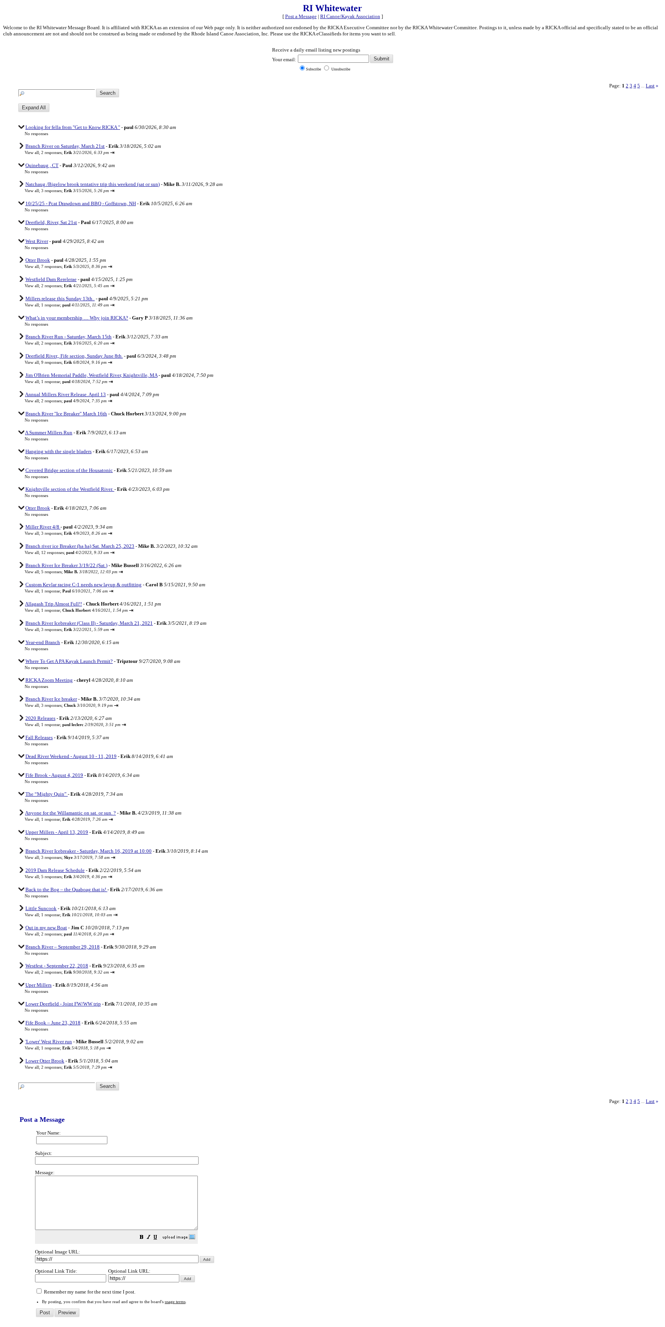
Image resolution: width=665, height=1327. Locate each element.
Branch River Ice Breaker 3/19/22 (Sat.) (66, 565)
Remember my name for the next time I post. (89, 1292)
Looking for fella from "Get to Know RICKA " (72, 127)
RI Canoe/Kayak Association (350, 16)
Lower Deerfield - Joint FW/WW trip (63, 1004)
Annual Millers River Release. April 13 (65, 394)
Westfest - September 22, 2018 (56, 966)
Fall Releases (39, 737)
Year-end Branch (42, 642)
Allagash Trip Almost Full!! (53, 604)
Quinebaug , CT (41, 165)
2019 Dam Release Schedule (55, 870)
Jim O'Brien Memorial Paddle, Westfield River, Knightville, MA (91, 375)
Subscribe (313, 69)
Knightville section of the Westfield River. (69, 489)
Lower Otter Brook (44, 1061)
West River (36, 241)
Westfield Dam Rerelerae (51, 279)
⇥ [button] (112, 153)
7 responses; (74, 266)
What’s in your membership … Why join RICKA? (76, 318)
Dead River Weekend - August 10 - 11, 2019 (71, 756)
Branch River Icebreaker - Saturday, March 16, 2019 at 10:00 (88, 851)
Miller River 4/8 (42, 527)
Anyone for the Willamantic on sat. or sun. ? (70, 813)
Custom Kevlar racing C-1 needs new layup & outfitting (83, 584)
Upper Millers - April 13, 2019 (56, 832)
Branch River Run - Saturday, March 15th (68, 337)
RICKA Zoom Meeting (49, 680)
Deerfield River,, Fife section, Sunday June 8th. (74, 356)
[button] (142, 1238)
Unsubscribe (340, 69)
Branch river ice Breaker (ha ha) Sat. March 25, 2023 (79, 546)
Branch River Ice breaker (51, 699)
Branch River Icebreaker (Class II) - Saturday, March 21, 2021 (89, 623)
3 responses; (75, 190)
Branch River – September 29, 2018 (62, 947)
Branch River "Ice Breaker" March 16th (66, 414)
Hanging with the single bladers (58, 451)
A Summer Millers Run (48, 432)
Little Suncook (41, 908)
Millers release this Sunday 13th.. (60, 298)
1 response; (75, 305)
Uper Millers (38, 985)
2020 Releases (40, 718)
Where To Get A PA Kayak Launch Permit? (69, 661)
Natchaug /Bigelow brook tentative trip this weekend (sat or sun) (92, 184)
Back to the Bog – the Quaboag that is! (66, 889)
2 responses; (75, 152)
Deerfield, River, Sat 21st (51, 222)
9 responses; (74, 362)
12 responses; (75, 552)
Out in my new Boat (46, 927)
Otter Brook (37, 260)
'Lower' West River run (48, 1041)
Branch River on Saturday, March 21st (65, 146)
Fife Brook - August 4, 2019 (54, 775)
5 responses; (79, 571)
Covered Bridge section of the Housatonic (69, 470)
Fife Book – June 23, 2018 (52, 1023)
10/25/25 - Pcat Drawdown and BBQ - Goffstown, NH (80, 203)
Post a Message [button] (301, 16)
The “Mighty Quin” (46, 794)
